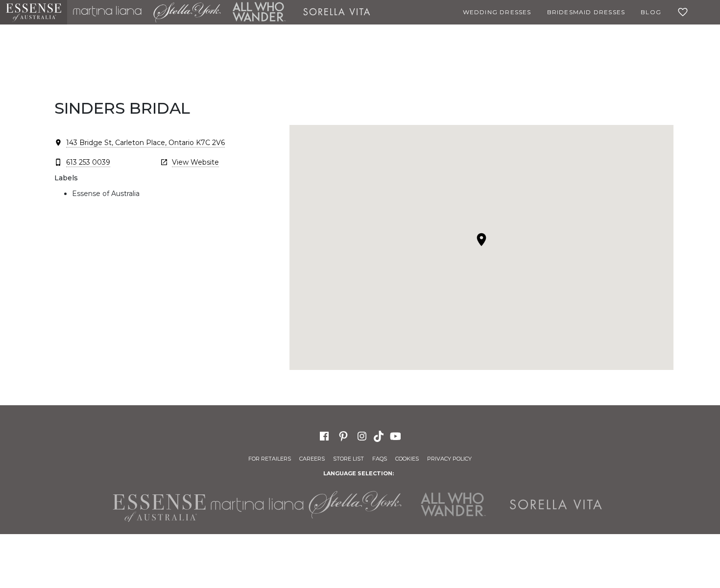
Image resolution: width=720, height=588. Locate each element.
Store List (348, 458)
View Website (195, 162)
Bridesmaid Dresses (586, 12)
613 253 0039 (88, 162)
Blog (651, 12)
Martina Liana (107, 12)
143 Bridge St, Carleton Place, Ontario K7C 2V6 (145, 142)
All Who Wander (259, 12)
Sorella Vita (337, 12)
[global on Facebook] (324, 435)
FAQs (379, 458)
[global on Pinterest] (343, 435)
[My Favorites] (685, 12)
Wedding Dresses (497, 12)
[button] (481, 239)
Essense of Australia (33, 12)
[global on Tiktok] (379, 435)
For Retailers (269, 458)
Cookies (407, 458)
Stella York (187, 12)
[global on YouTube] (396, 435)
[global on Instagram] (362, 435)
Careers (312, 458)
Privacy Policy (449, 458)
